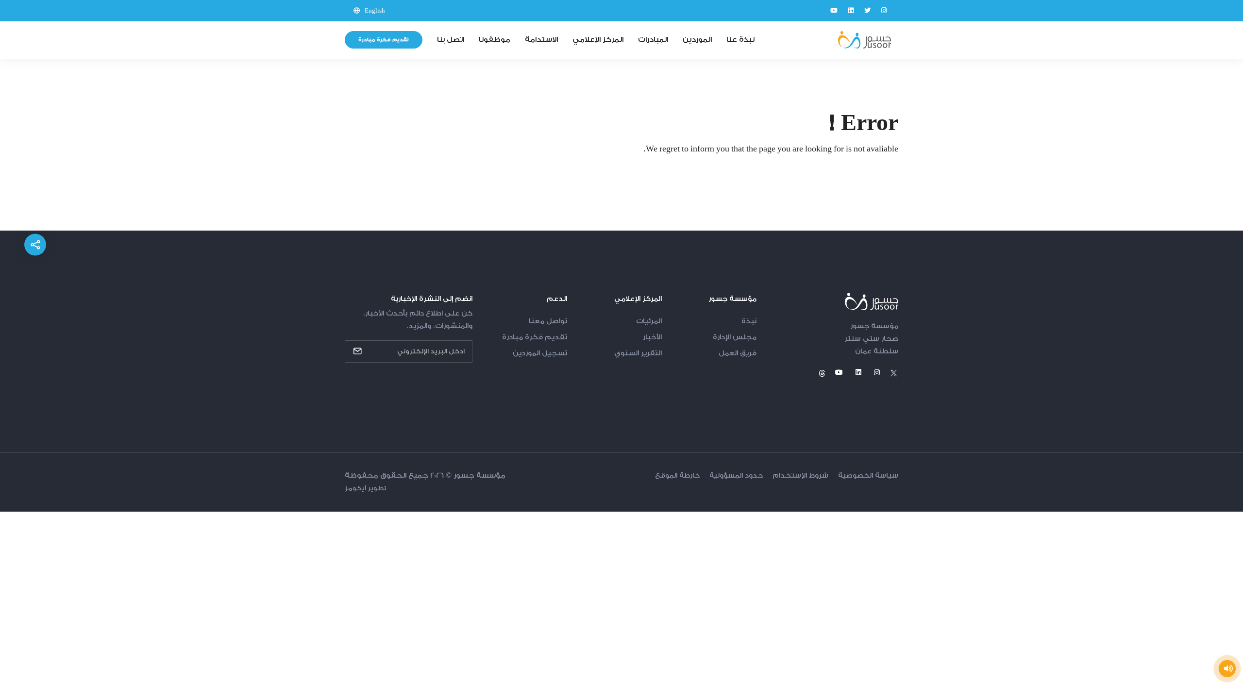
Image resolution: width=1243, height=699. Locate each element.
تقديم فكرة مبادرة (383, 40)
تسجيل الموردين (540, 353)
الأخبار (652, 337)
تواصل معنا (548, 321)
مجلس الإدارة (734, 337)
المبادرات (653, 39)
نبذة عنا (740, 39)
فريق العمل (737, 353)
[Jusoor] (864, 40)
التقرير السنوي (638, 353)
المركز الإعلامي (597, 39)
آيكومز (355, 488)
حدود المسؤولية (736, 476)
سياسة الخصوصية (868, 476)
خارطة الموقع (677, 476)
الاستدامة (541, 39)
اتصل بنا (450, 39)
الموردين (697, 39)
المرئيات (649, 321)
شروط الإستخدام (800, 476)
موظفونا (494, 39)
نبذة (748, 321)
